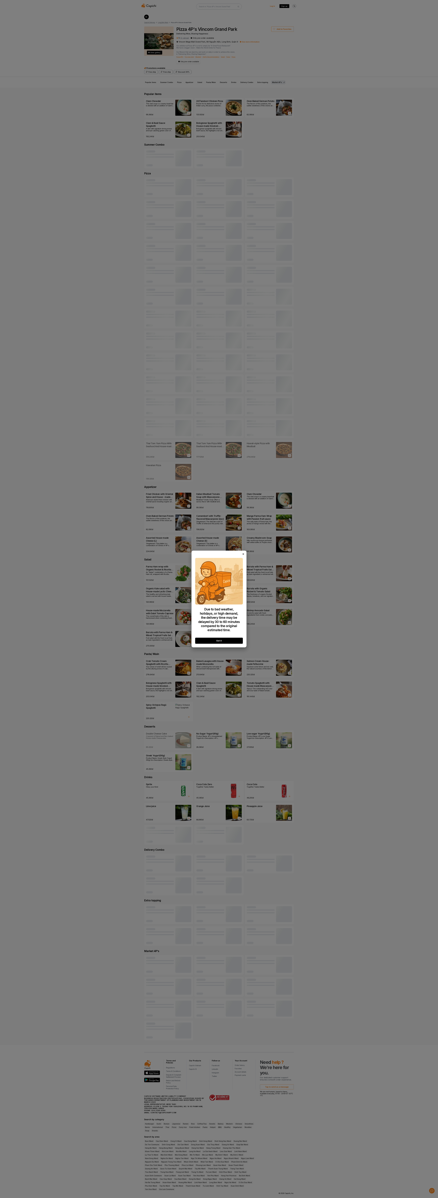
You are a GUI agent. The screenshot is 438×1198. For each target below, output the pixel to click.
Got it (219, 641)
